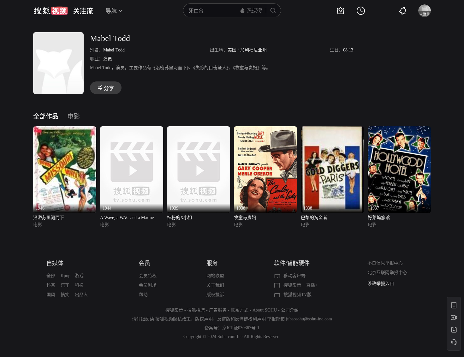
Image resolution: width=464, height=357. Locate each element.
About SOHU (265, 310)
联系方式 (239, 310)
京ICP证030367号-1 (240, 327)
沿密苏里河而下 (48, 217)
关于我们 (215, 285)
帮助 (143, 294)
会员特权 (148, 275)
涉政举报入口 (380, 283)
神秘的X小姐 (179, 217)
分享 (109, 88)
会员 (144, 263)
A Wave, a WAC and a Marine (127, 217)
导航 (111, 11)
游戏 (79, 275)
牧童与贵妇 (245, 217)
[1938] (265, 130)
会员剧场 (148, 285)
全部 (50, 275)
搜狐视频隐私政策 (173, 319)
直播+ (312, 285)
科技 (79, 285)
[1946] (64, 130)
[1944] (131, 130)
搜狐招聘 (196, 310)
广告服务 (218, 310)
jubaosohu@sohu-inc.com (309, 319)
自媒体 (54, 263)
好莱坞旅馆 (379, 217)
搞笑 (65, 294)
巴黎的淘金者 (314, 217)
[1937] (399, 130)
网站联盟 (215, 275)
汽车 (65, 285)
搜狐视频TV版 (297, 294)
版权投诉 (215, 294)
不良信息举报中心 (385, 263)
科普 (50, 285)
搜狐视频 (50, 10)
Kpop (65, 275)
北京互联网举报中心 (387, 272)
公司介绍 (290, 310)
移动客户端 (294, 275)
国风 (50, 294)
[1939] (198, 130)
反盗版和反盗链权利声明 (241, 319)
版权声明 (204, 319)
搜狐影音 (292, 285)
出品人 (81, 294)
